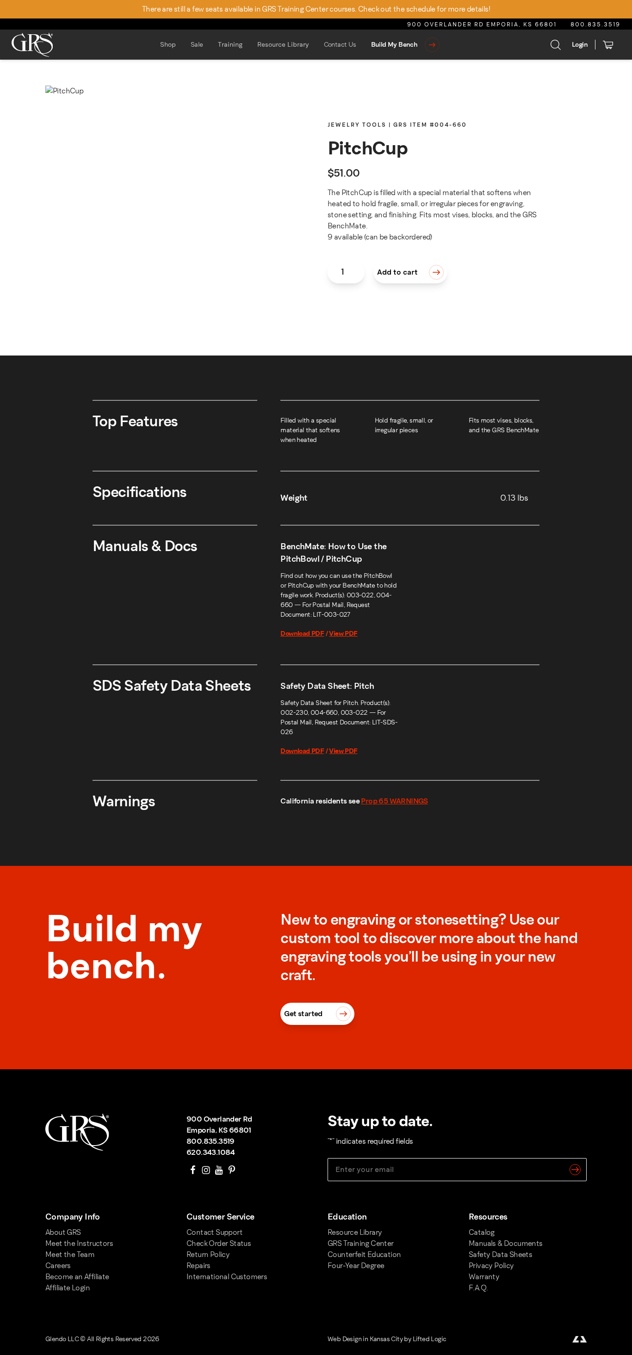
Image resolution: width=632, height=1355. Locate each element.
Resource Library (283, 45)
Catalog (482, 1232)
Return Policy (207, 1254)
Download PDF (302, 634)
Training (230, 45)
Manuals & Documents (506, 1243)
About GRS (63, 1232)
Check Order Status (218, 1243)
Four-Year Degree (356, 1265)
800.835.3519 (595, 24)
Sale (197, 45)
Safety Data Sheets (500, 1254)
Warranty (484, 1276)
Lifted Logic (429, 1339)
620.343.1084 (210, 1152)
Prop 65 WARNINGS (394, 801)
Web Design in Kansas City (365, 1339)
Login (580, 45)
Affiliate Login (67, 1287)
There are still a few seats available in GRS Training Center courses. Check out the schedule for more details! (316, 9)
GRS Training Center (361, 1243)
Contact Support (214, 1232)
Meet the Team (69, 1254)
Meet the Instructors (79, 1243)
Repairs (198, 1265)
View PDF (343, 634)
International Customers (226, 1276)
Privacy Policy (491, 1265)
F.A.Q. (478, 1287)
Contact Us (340, 45)
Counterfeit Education (364, 1254)
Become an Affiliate (77, 1276)
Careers (58, 1265)
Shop (168, 45)
